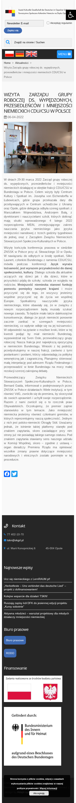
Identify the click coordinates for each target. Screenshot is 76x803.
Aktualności (21, 62)
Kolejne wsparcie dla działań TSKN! (26, 596)
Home (7, 62)
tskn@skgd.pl (15, 540)
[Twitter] (14, 474)
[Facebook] (7, 474)
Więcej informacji (48, 788)
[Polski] (9, 53)
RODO (10, 653)
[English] (31, 53)
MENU (63, 54)
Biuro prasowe (15, 640)
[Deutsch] (19, 53)
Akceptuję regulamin (61, 23)
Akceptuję (39, 793)
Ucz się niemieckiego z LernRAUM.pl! (27, 579)
